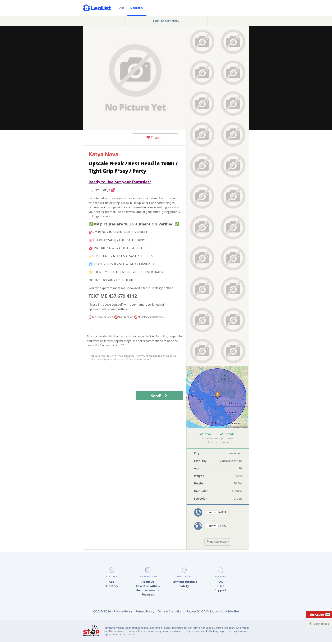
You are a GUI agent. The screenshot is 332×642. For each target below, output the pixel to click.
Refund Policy (145, 611)
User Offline (111, 137)
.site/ (217, 526)
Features (147, 594)
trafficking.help (215, 630)
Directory (137, 8)
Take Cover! (316, 615)
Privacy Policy (123, 611)
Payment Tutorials (184, 582)
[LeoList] (97, 7)
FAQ (221, 582)
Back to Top (321, 624)
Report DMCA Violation (202, 611)
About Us (147, 582)
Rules (220, 586)
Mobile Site (231, 611)
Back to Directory (166, 20)
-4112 (217, 512)
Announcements (147, 590)
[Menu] (247, 7)
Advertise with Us (148, 586)
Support (220, 590)
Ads (121, 8)
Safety (184, 586)
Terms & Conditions (170, 611)
